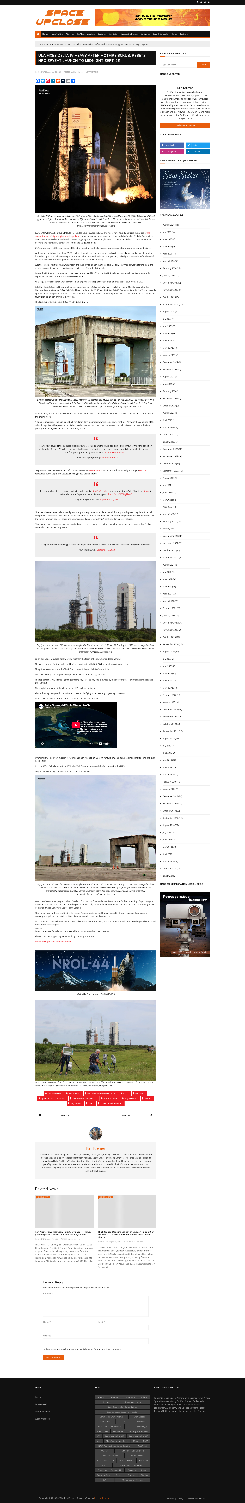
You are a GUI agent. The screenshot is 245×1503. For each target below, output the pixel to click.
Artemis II (130, 1397)
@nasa (147, 491)
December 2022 (170, 449)
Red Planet (143, 1460)
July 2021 (167, 572)
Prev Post (65, 1115)
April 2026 (167, 253)
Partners (184, 34)
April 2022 (167, 507)
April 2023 (167, 420)
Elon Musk (105, 1421)
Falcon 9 (141, 1421)
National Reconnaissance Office (101, 1093)
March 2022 (168, 514)
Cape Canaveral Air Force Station (122, 1407)
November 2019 (170, 716)
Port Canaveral (137, 1455)
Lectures (102, 34)
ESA (123, 1421)
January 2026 (169, 275)
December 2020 (170, 622)
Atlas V (144, 1397)
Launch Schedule (160, 34)
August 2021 (169, 564)
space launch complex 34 (52, 1098)
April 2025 (167, 340)
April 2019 (167, 767)
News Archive (57, 34)
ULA (90, 1103)
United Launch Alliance (111, 1103)
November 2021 (170, 543)
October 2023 (169, 405)
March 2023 (168, 427)
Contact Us (145, 34)
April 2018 (167, 854)
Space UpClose (110, 1098)
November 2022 (170, 456)
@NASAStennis (100, 491)
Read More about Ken (185, 125)
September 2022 (171, 470)
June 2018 (167, 839)
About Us (70, 34)
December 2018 (170, 796)
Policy (180, 1499)
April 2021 (167, 593)
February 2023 (169, 434)
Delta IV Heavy (54, 1093)
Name (47, 1322)
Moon (135, 1441)
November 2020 (170, 629)
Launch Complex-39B (138, 1436)
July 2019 (167, 745)
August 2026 (169, 224)
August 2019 (169, 738)
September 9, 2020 (109, 457)
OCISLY (104, 1450)
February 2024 (169, 391)
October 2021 (169, 550)
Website (47, 1335)
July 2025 (167, 318)
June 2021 (167, 579)
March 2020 (168, 687)
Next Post (125, 1115)
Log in (38, 1397)
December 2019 (170, 709)
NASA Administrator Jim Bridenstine (114, 1446)
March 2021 (168, 601)
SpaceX (119, 1475)
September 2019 (171, 731)
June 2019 (167, 752)
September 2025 (171, 304)
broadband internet (133, 1402)
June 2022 (167, 492)
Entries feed (41, 1404)
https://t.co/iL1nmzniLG (115, 452)
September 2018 (171, 818)
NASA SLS (142, 1446)
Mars (99, 1441)
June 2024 (167, 384)
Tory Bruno (76, 1103)
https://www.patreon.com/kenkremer (53, 941)
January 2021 (169, 615)
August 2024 (169, 376)
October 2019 (169, 724)
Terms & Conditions (196, 1499)
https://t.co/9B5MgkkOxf (119, 494)
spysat (147, 1098)
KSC (98, 1436)
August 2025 (169, 311)
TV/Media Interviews (86, 34)
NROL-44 (139, 1093)
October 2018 (169, 810)
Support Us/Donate (129, 34)
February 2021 (169, 608)
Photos (174, 34)
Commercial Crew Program (111, 1416)
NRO (125, 1093)
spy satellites (130, 1098)
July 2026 (167, 232)
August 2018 (169, 825)
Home (45, 34)
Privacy (170, 1499)
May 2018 (167, 847)
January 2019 (169, 789)
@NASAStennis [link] (95, 470)
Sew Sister (113, 34)
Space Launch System (137, 1470)
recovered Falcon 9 (105, 1460)
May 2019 (167, 760)
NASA (145, 1441)
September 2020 (171, 644)
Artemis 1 (115, 1397)
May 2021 (167, 586)
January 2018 (169, 875)
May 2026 (167, 246)
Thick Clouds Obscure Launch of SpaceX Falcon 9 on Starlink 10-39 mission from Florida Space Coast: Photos (126, 1234)
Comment (48, 1293)
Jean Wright (142, 1426)
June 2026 (167, 239)
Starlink (144, 1475)
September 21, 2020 (109, 499)
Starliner (131, 1475)
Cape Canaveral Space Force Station (122, 1412)
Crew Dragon (139, 1416)
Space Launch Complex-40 (131, 1465)
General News (43, 1197)
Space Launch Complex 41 (109, 1470)
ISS (129, 1426)
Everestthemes (101, 1498)
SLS (103, 1465)
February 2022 (169, 521)
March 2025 (168, 347)
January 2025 (169, 355)
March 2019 (168, 774)
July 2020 (167, 658)
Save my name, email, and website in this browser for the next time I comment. (83, 1349)
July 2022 (167, 485)
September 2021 (171, 557)
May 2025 (167, 333)
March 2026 (168, 261)
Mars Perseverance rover (117, 1441)
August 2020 (169, 651)
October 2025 (169, 297)
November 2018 (170, 803)
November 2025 (170, 289)
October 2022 (169, 463)
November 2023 (170, 398)
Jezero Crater (102, 1431)
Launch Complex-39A (114, 1436)
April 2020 (167, 680)
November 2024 (170, 369)
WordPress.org (42, 1418)
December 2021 (170, 536)
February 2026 (169, 268)
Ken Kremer (78, 72)
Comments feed (42, 1411)
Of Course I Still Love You (133, 1450)
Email (101, 1322)
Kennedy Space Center (138, 1431)
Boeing (106, 1402)
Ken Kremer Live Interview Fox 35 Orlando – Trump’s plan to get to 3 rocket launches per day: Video (63, 1233)
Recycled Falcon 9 (126, 1460)
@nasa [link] (142, 470)
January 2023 (169, 441)
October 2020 (169, 637)
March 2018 (168, 861)
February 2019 (169, 781)
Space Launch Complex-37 (84, 1098)
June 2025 (167, 326)
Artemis (101, 1397)
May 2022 (167, 499)
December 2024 (170, 362)
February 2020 (169, 695)
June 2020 (167, 666)
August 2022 (169, 478)
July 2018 (167, 832)
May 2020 (167, 673)
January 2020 (169, 702)
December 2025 (170, 282)
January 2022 (169, 528)
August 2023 (169, 412)
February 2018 (169, 868)
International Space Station (109, 1426)
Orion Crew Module (109, 1455)
